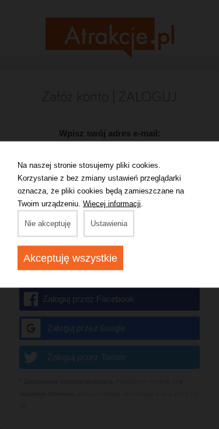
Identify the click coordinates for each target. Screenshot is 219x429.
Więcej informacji (112, 203)
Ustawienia (109, 223)
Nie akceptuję (48, 223)
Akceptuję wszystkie (70, 258)
